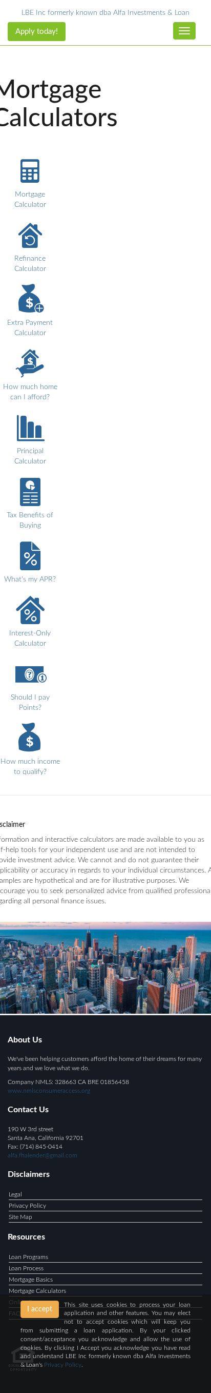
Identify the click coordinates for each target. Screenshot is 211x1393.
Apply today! (36, 31)
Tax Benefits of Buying (30, 520)
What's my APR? (30, 579)
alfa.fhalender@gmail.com (42, 1155)
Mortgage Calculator (30, 199)
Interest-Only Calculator (30, 638)
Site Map (20, 1217)
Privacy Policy (27, 1206)
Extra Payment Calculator (30, 328)
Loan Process (26, 1268)
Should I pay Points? (30, 702)
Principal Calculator (30, 456)
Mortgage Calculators (37, 1291)
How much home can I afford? (30, 392)
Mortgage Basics (31, 1279)
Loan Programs (28, 1257)
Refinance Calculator (30, 264)
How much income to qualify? (30, 767)
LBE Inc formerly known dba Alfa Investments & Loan (105, 12)
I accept (39, 1309)
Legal (15, 1194)
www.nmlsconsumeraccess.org (49, 1091)
